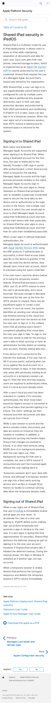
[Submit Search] (6, 19)
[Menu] (47, 3)
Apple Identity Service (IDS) (23, 247)
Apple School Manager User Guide (22, 613)
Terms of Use (20, 698)
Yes (20, 669)
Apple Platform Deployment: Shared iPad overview (25, 603)
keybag (19, 511)
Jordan (4, 691)
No (37, 669)
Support (12, 677)
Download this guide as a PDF (24, 623)
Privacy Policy (7, 698)
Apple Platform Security (17, 11)
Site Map (31, 698)
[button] (40, 3)
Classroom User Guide (15, 609)
